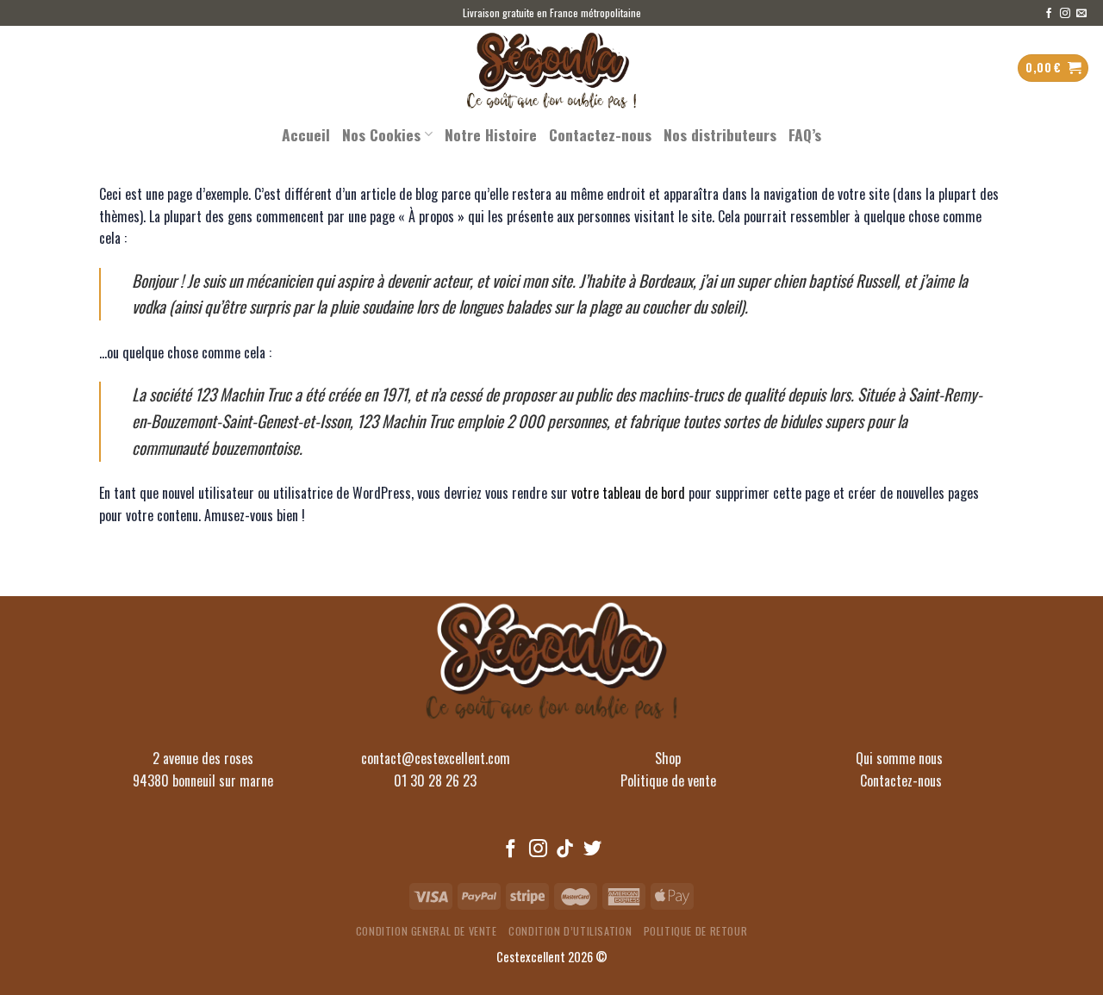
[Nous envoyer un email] (1081, 14)
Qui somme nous (901, 758)
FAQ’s (804, 134)
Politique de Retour (696, 931)
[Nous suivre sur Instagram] (1065, 14)
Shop (668, 758)
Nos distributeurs (720, 134)
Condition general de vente (426, 931)
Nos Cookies (381, 134)
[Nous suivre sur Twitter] (592, 850)
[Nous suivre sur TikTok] (565, 850)
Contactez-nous (600, 134)
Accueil (306, 134)
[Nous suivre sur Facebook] (1049, 14)
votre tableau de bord (628, 492)
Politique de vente (668, 780)
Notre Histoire (491, 134)
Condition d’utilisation (570, 931)
